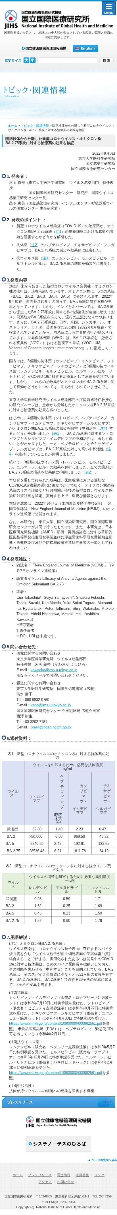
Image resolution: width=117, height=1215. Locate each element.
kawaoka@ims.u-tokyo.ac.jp (54, 670)
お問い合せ (65, 1182)
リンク (99, 1175)
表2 (88, 472)
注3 (45, 258)
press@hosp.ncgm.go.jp (51, 727)
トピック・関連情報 (35, 125)
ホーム (12, 125)
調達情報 (63, 1175)
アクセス (45, 1182)
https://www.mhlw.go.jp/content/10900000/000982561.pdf (55, 1023)
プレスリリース (40, 1175)
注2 (34, 245)
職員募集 (82, 1175)
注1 (58, 231)
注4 (103, 428)
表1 (56, 433)
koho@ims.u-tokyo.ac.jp (51, 705)
